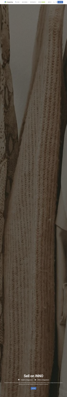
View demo (33, 388)
